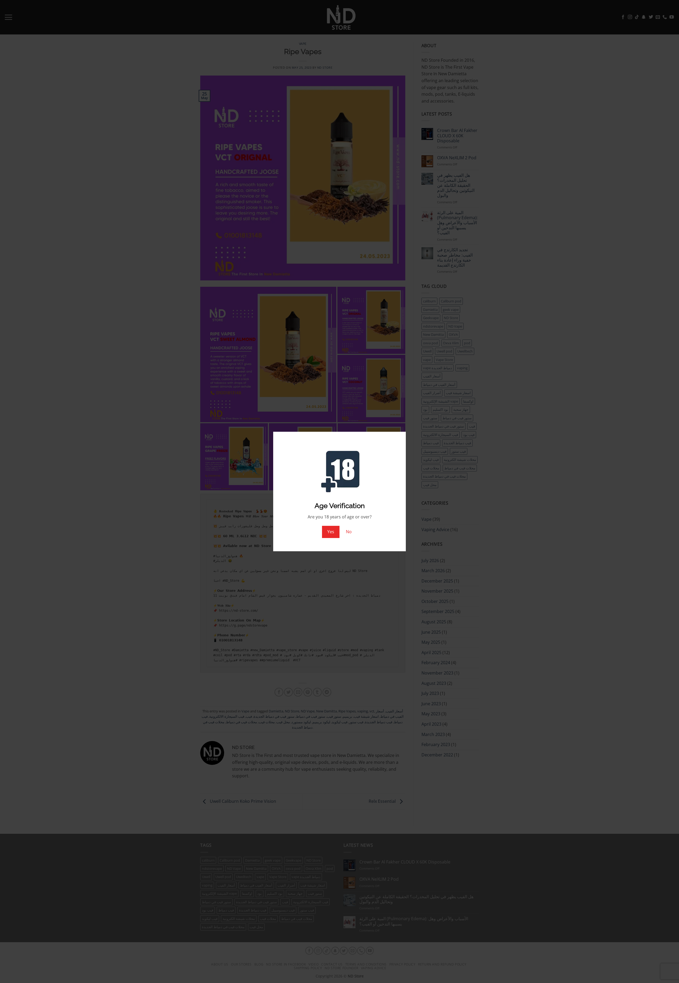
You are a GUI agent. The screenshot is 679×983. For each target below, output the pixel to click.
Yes (330, 532)
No (349, 532)
